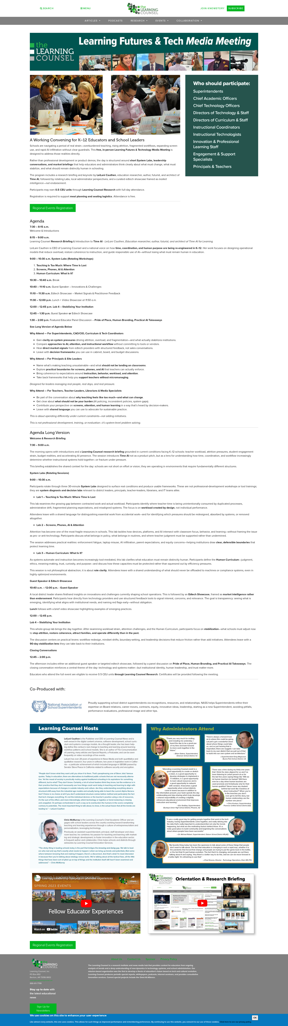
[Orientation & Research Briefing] (202, 904)
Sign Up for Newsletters (43, 1009)
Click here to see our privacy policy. (236, 1021)
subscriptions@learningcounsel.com (41, 981)
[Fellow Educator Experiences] (86, 904)
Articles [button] (91, 20)
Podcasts (115, 20)
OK (255, 1018)
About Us (116, 959)
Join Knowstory (212, 8)
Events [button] (161, 20)
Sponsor (150, 959)
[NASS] (56, 706)
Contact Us (133, 959)
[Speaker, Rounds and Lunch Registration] (86, 796)
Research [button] (138, 20)
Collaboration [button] (188, 20)
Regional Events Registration (53, 207)
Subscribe (235, 8)
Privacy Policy (168, 959)
